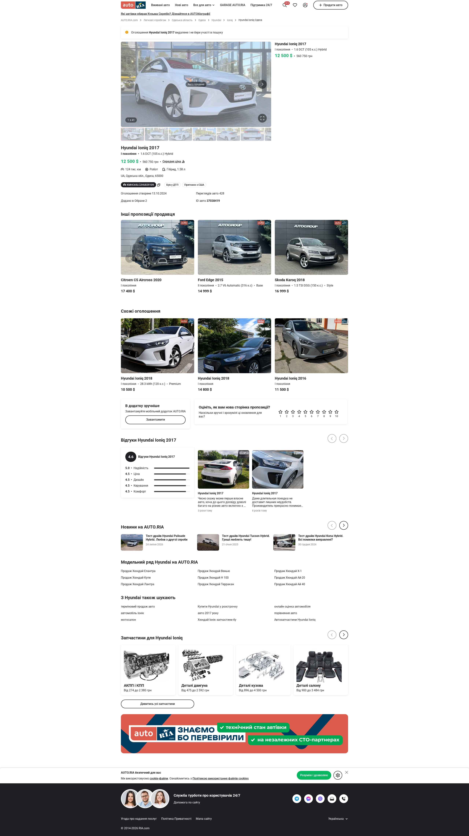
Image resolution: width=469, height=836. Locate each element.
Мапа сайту (204, 818)
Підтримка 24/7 (261, 5)
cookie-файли (159, 778)
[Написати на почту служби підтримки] (332, 798)
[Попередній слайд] (129, 84)
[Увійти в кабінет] (305, 5)
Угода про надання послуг (139, 818)
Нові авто (181, 5)
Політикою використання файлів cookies (221, 778)
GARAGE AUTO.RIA (232, 5)
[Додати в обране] (295, 5)
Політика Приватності (176, 818)
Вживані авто (160, 5)
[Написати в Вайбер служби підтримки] (320, 798)
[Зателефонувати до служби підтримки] (343, 798)
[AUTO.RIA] (133, 5)
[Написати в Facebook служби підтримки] (308, 798)
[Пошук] (284, 5)
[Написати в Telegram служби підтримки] (296, 798)
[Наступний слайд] (262, 84)
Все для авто (202, 5)
